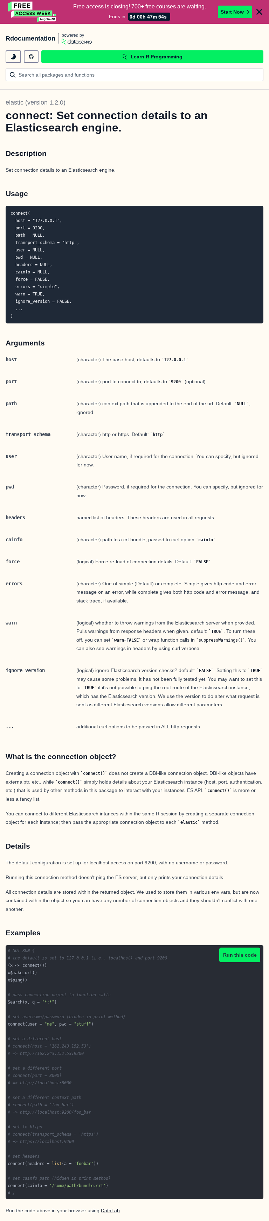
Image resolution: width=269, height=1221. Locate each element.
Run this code (240, 955)
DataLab (110, 1210)
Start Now (232, 12)
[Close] (259, 12)
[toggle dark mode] (13, 56)
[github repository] (31, 56)
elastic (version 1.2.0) (35, 102)
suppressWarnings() (221, 640)
